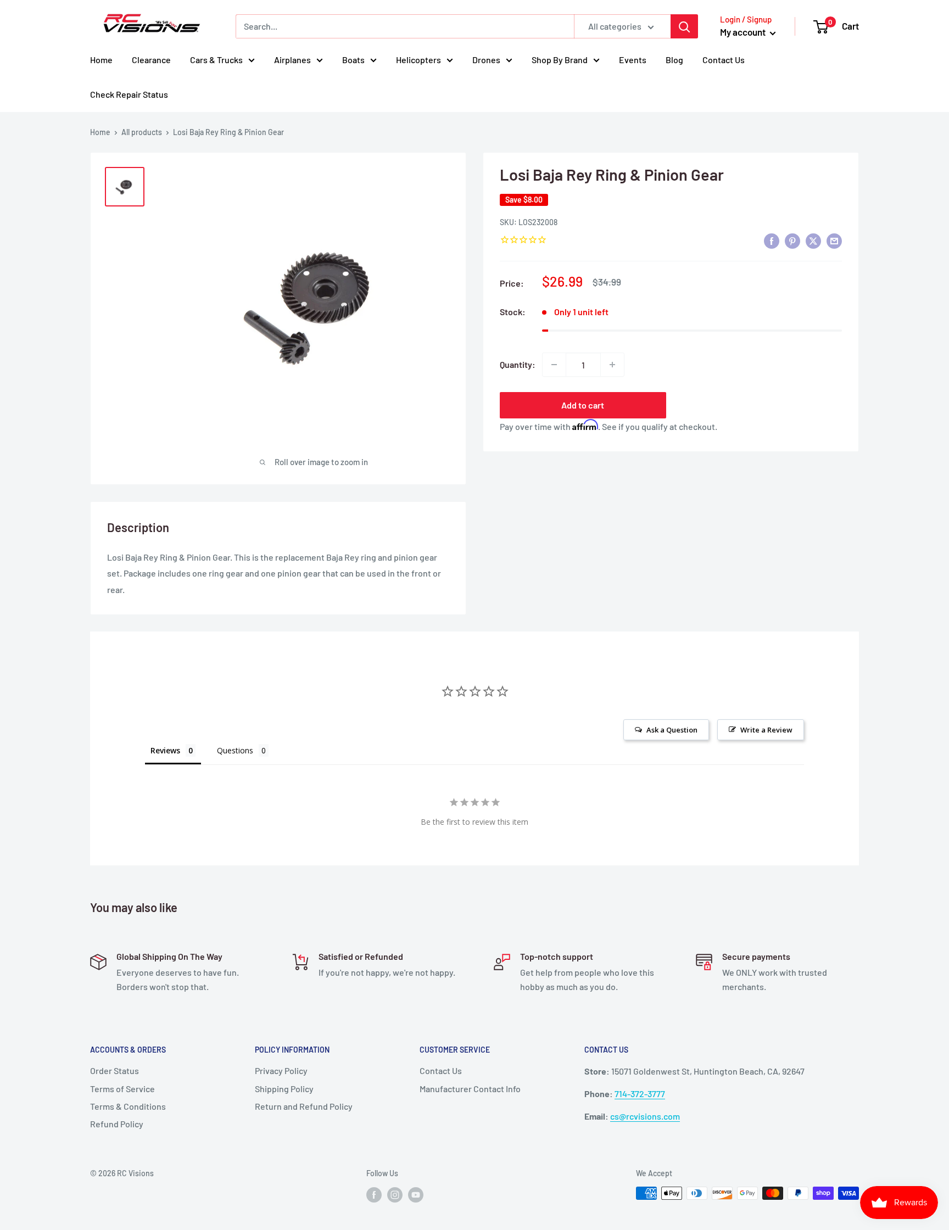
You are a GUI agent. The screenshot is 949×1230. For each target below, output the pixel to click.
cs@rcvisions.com (645, 1116)
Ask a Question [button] (671, 730)
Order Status (114, 1070)
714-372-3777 (640, 1093)
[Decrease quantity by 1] (554, 364)
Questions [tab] (235, 750)
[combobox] (405, 26)
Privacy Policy (281, 1070)
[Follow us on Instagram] (395, 1194)
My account (743, 31)
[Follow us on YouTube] (415, 1194)
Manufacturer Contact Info (470, 1088)
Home (101, 59)
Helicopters (418, 59)
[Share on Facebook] (771, 240)
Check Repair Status (129, 94)
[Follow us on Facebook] (374, 1194)
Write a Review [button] (766, 730)
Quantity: (517, 364)
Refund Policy (116, 1124)
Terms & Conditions (128, 1106)
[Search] (684, 26)
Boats (353, 59)
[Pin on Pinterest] (792, 240)
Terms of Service (122, 1088)
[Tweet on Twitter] (813, 240)
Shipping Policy (284, 1088)
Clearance (151, 59)
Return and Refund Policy (304, 1106)
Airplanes (292, 59)
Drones (486, 59)
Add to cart (582, 405)
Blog (674, 59)
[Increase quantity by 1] (612, 364)
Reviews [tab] (165, 750)
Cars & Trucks (216, 59)
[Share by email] (834, 240)
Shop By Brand (560, 59)
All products (141, 132)
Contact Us (723, 59)
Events (632, 59)
